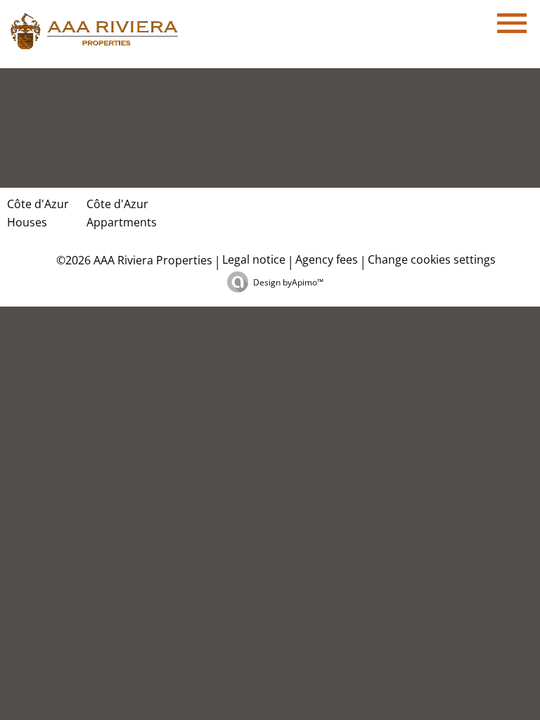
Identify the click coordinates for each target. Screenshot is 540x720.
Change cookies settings (432, 259)
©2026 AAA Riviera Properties (132, 260)
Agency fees (326, 259)
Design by (288, 282)
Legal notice (253, 259)
